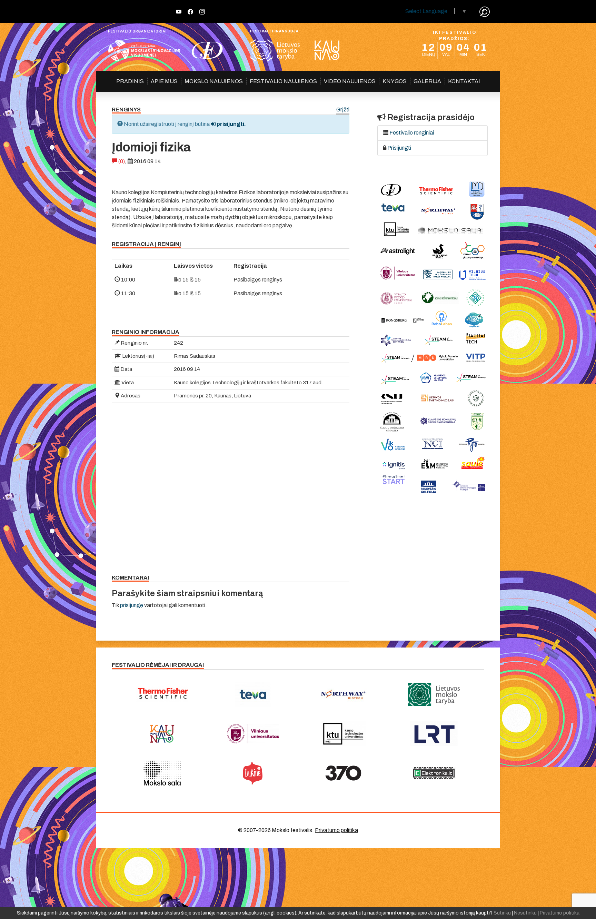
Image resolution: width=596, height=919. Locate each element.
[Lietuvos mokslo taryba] (434, 694)
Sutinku (502, 913)
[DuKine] (253, 773)
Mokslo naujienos (214, 81)
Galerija (427, 81)
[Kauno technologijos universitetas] (343, 734)
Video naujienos (350, 81)
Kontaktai (464, 81)
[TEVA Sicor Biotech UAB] (253, 694)
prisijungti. (231, 124)
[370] (343, 773)
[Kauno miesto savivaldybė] (162, 734)
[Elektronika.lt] (434, 773)
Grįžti (342, 109)
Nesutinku (525, 913)
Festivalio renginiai (411, 133)
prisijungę (131, 605)
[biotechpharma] (343, 694)
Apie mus (164, 81)
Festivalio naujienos (283, 81)
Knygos (395, 81)
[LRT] (434, 734)
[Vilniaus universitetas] (253, 734)
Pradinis (130, 81)
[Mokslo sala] (162, 773)
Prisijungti (399, 148)
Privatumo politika (336, 830)
